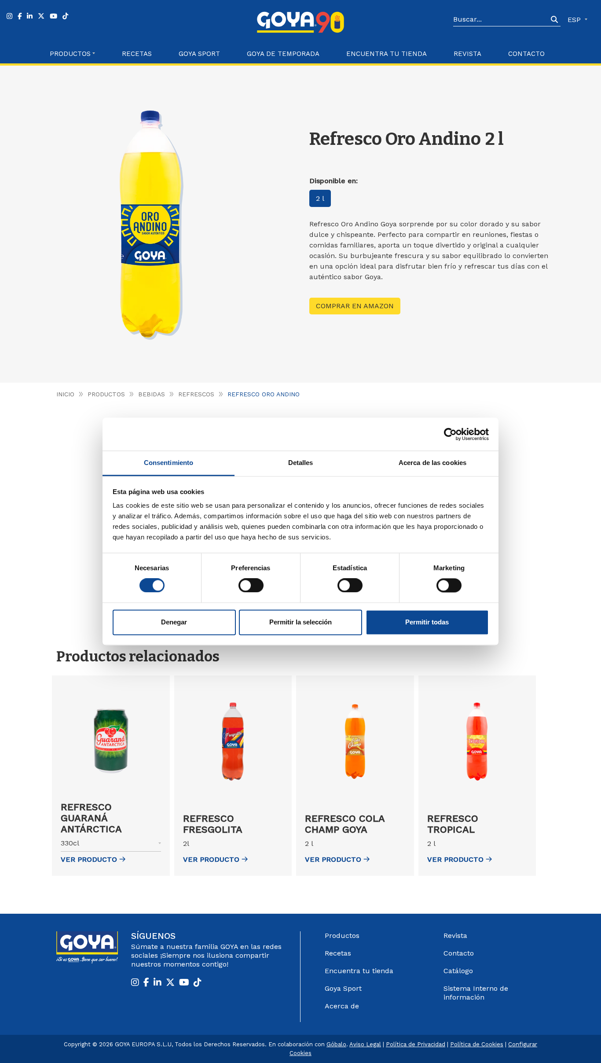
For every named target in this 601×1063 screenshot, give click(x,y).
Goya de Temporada (283, 54)
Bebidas (151, 394)
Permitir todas (427, 622)
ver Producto (89, 859)
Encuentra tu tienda (359, 971)
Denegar (174, 622)
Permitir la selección (300, 622)
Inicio (65, 394)
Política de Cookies (476, 1044)
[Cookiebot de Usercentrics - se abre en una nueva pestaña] (450, 434)
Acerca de (342, 1006)
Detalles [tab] (300, 462)
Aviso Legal (365, 1044)
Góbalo (336, 1044)
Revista (467, 54)
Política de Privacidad (415, 1044)
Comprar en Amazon (355, 306)
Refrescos (196, 394)
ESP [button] (575, 19)
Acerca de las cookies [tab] (432, 462)
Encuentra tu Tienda (386, 54)
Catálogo (458, 971)
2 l (320, 198)
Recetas (137, 54)
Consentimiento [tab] (168, 462)
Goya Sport (199, 54)
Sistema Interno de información (475, 992)
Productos (106, 394)
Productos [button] (70, 54)
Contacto (526, 54)
